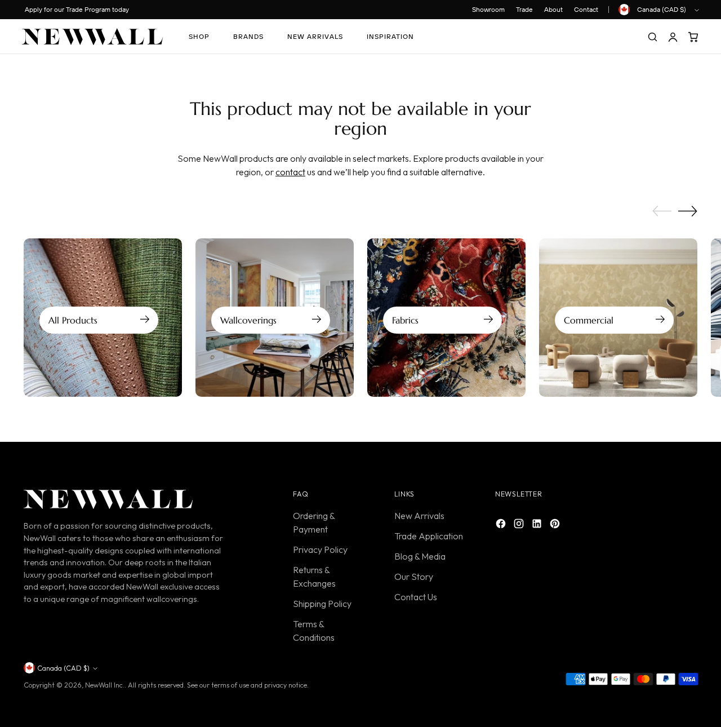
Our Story (413, 576)
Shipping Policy (322, 603)
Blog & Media (420, 556)
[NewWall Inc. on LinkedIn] (538, 525)
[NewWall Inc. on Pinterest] (556, 525)
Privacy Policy (320, 549)
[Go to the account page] (672, 36)
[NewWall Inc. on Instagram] (520, 525)
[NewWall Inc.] (92, 36)
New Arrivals (419, 515)
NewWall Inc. (104, 685)
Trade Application (428, 536)
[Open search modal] (652, 36)
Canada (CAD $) (661, 9)
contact (290, 172)
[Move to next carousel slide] (687, 210)
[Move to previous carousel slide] (661, 211)
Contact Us (415, 596)
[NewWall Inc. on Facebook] (502, 525)
